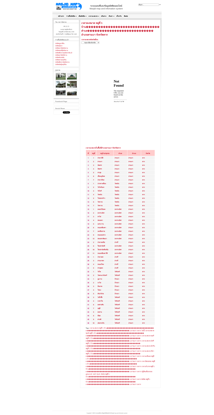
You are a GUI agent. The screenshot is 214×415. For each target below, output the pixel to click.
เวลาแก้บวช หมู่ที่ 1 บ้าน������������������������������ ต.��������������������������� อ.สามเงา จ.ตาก (120, 369)
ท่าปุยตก (100, 268)
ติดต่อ (126, 16)
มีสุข (99, 315)
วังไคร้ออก (101, 187)
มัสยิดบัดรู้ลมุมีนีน (61, 64)
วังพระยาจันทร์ (102, 275)
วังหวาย (100, 202)
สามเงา (117, 158)
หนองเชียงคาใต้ (103, 253)
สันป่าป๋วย (101, 293)
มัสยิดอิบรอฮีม (59, 57)
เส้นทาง (103, 16)
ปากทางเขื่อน (102, 183)
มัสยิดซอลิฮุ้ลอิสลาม (61, 50)
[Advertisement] (120, 61)
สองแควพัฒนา (102, 238)
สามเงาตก (101, 260)
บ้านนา (117, 279)
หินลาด (100, 286)
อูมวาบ (100, 279)
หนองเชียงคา (102, 227)
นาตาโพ (100, 301)
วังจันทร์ (117, 271)
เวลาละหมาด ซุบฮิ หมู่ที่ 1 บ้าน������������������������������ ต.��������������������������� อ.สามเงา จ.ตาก (120, 333)
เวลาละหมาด (93, 16)
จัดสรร (100, 165)
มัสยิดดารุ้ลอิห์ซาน (61, 55)
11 (93, 253)
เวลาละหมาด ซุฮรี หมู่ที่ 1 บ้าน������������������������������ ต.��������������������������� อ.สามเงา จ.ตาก (120, 338)
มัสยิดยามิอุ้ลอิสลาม (61, 48)
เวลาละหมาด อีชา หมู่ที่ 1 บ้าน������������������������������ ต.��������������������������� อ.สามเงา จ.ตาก (120, 353)
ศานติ (99, 319)
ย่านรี (116, 242)
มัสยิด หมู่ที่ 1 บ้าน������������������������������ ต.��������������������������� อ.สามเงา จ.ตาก (118, 381)
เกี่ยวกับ (119, 16)
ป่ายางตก (100, 257)
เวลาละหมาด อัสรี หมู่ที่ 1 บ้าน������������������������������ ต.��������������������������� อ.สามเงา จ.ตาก (120, 343)
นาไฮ (99, 282)
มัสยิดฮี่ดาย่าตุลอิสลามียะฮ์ (63, 53)
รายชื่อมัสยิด (70, 16)
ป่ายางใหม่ (101, 180)
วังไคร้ (100, 191)
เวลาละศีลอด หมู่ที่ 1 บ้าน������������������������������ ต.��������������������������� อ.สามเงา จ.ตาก (120, 358)
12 (93, 239)
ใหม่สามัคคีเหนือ (103, 249)
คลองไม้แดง (101, 209)
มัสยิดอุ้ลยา (59, 46)
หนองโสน (101, 264)
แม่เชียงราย (101, 231)
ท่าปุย (99, 172)
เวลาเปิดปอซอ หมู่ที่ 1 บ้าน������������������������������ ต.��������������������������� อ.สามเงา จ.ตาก (120, 363)
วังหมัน (117, 183)
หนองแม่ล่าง (101, 235)
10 (93, 250)
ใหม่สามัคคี (101, 246)
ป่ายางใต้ (100, 158)
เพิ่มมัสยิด (81, 16)
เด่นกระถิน (101, 323)
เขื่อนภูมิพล (101, 176)
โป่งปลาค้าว (101, 198)
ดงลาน (100, 312)
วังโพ (99, 271)
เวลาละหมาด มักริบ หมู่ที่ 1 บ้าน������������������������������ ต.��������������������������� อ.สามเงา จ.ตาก (120, 348)
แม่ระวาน (101, 224)
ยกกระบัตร (118, 209)
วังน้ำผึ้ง (100, 297)
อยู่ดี (99, 308)
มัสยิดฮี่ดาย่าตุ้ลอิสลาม (62, 62)
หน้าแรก (61, 16)
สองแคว (100, 220)
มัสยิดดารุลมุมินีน (60, 60)
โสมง (99, 290)
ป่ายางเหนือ (101, 242)
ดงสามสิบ (101, 304)
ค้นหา (111, 16)
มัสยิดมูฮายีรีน (59, 43)
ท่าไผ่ (99, 216)
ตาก (143, 158)
